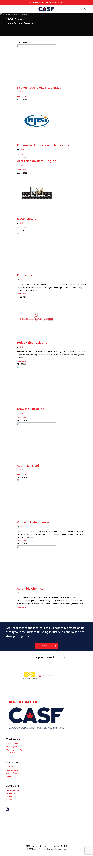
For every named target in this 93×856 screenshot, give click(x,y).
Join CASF (9, 800)
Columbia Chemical (30, 588)
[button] (7, 9)
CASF (22, 92)
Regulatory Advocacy (14, 749)
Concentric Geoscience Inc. (36, 522)
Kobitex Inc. (25, 275)
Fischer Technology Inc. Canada (39, 87)
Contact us (10, 776)
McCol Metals (26, 219)
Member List (11, 793)
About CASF (10, 767)
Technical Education (13, 743)
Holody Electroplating (32, 342)
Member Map (11, 796)
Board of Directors (13, 773)
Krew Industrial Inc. (30, 409)
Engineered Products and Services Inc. (43, 145)
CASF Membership (13, 790)
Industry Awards (12, 770)
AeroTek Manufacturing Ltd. (37, 161)
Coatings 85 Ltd (28, 465)
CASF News (10, 753)
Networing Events (12, 746)
